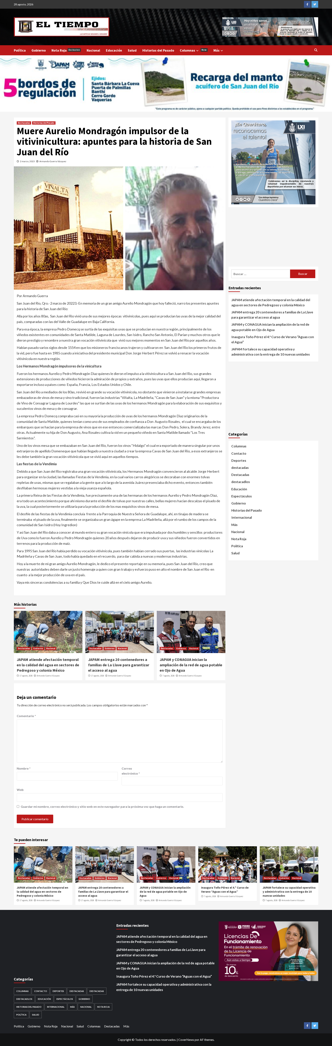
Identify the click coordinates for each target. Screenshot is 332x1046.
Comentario (26, 716)
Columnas (193, 50)
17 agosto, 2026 (26, 675)
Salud (132, 50)
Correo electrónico (131, 771)
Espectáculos (241, 496)
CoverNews (186, 1039)
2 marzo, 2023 (27, 161)
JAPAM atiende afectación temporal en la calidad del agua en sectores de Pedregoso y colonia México (48, 665)
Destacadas (24, 123)
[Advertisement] (273, 237)
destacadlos (240, 482)
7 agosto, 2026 (168, 675)
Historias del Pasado (158, 50)
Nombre (24, 768)
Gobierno (39, 50)
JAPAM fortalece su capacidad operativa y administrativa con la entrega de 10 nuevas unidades (270, 351)
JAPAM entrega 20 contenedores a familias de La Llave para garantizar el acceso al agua (118, 665)
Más (216, 50)
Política (20, 50)
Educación (114, 50)
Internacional (241, 517)
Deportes (238, 460)
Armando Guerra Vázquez (52, 161)
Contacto (238, 453)
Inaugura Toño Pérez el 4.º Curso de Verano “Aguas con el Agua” (272, 339)
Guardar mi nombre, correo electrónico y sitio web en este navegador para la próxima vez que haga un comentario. (102, 806)
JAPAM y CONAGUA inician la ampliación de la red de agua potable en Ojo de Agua (191, 665)
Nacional (93, 50)
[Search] (316, 50)
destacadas (240, 468)
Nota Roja (65, 50)
